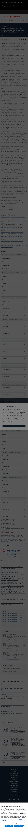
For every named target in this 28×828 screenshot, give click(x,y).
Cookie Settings (14, 823)
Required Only (9, 825)
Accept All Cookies (18, 825)
